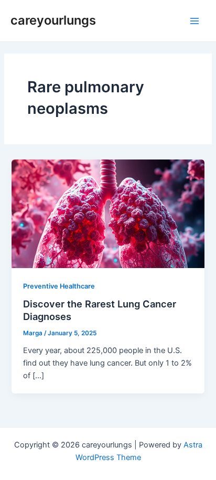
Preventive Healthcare (59, 286)
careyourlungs (53, 20)
